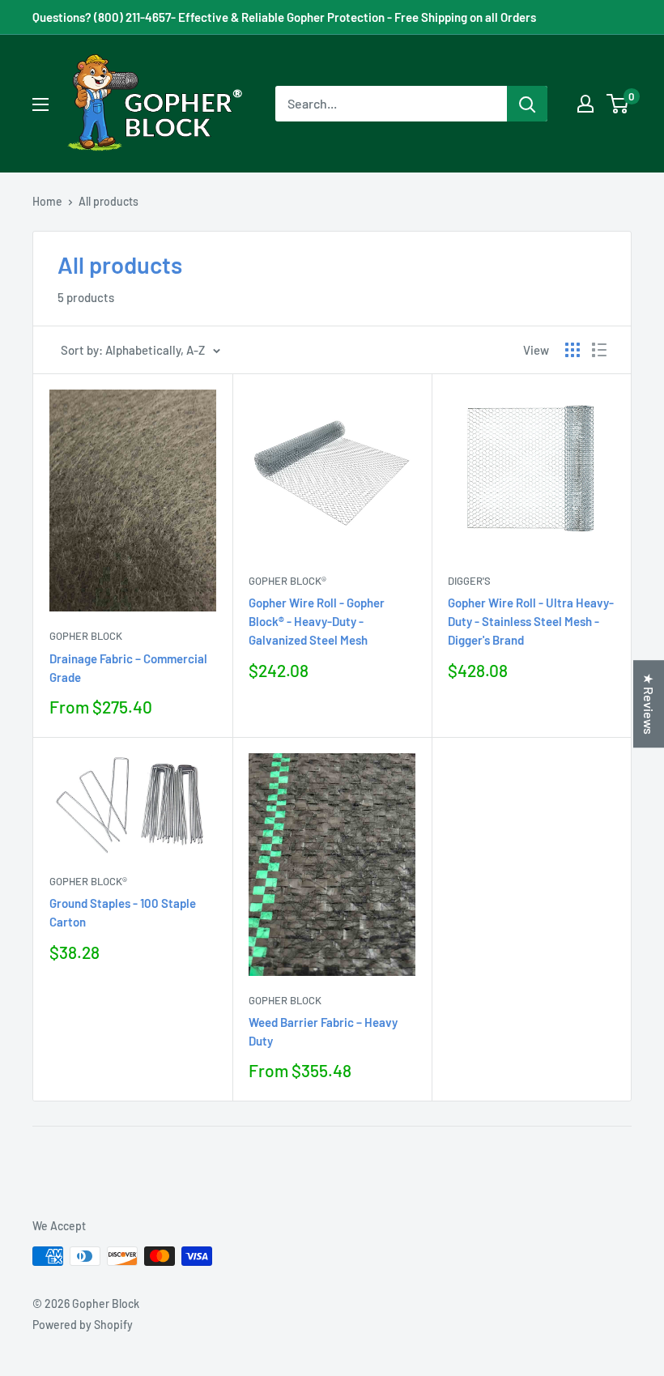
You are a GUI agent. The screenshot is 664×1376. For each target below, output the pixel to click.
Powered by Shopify (82, 1324)
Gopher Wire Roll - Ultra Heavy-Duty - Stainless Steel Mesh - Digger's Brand (531, 621)
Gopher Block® (287, 580)
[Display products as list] (599, 350)
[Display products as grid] (572, 350)
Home (47, 201)
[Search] (527, 103)
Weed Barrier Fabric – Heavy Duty (323, 1031)
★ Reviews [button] (649, 704)
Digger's (469, 580)
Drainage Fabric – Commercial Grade (128, 667)
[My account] (585, 104)
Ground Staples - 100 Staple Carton (122, 912)
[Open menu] (40, 104)
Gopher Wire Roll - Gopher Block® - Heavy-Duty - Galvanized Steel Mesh (317, 621)
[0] (618, 103)
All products (108, 201)
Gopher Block (85, 635)
